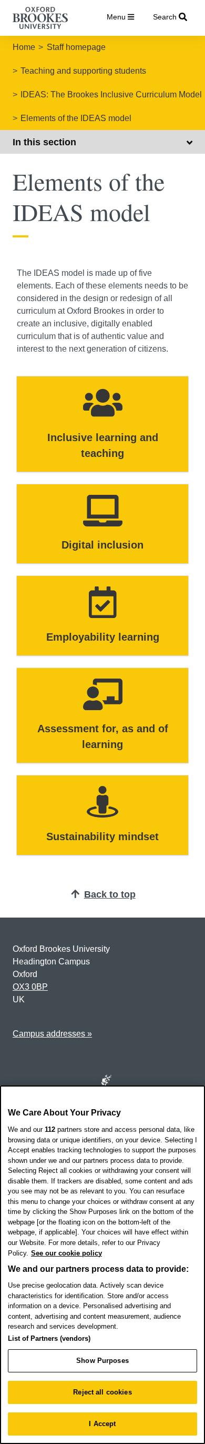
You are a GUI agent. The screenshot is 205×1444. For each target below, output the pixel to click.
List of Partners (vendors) (49, 1338)
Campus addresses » (52, 1033)
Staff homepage (76, 47)
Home (24, 47)
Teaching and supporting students (83, 70)
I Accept (102, 1424)
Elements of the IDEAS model (75, 118)
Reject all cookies (102, 1392)
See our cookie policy (66, 1253)
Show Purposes (102, 1361)
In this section (44, 142)
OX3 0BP (30, 986)
